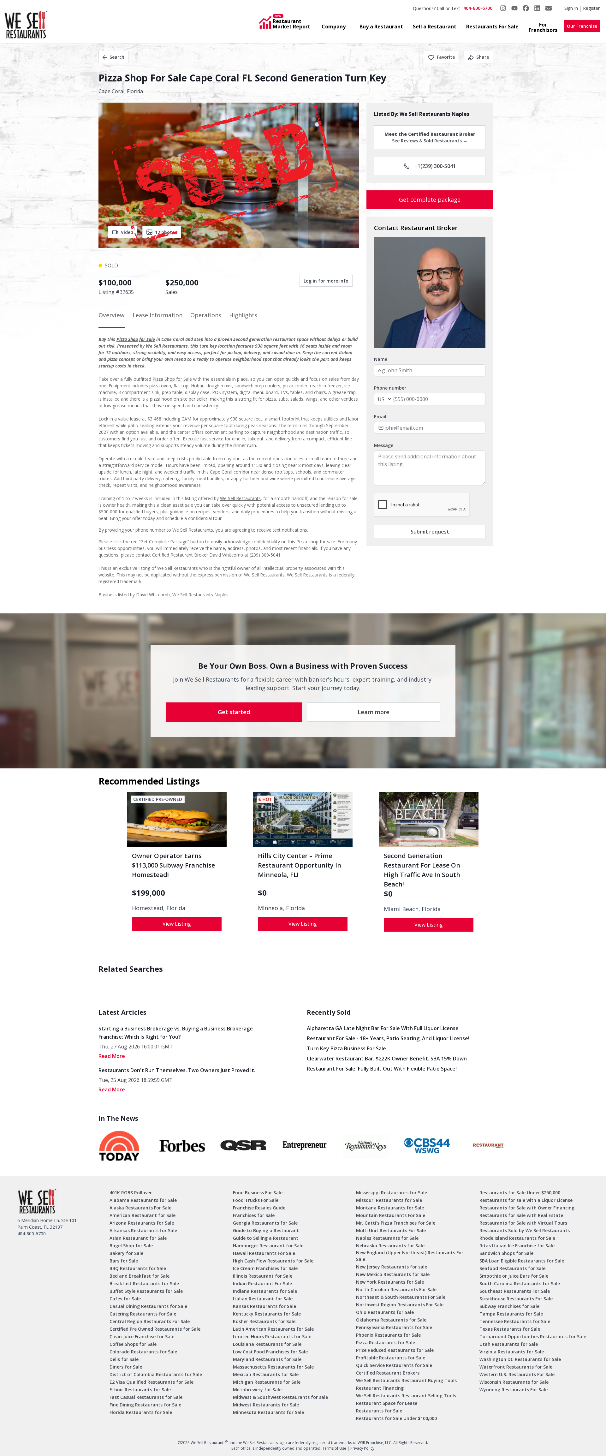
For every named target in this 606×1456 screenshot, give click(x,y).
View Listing (177, 923)
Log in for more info (326, 281)
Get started (234, 712)
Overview (111, 315)
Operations (205, 315)
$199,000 (148, 893)
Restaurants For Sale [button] (492, 26)
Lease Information (157, 315)
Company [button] (334, 26)
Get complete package (429, 199)
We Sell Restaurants (240, 498)
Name (380, 359)
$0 (262, 893)
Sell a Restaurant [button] (434, 26)
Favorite (446, 57)
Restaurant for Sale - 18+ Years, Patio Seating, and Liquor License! (388, 1038)
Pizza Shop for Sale (135, 339)
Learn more (373, 712)
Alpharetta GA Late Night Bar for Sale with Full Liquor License (383, 1028)
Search (117, 57)
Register (591, 8)
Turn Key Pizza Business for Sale (346, 1048)
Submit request (430, 531)
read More (111, 1056)
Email (380, 417)
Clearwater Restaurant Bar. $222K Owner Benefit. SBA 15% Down (387, 1058)
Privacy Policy (362, 1448)
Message (383, 445)
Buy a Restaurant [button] (381, 26)
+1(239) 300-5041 (435, 166)
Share (482, 57)
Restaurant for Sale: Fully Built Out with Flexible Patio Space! (382, 1068)
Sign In (571, 8)
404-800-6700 (477, 8)
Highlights (243, 315)
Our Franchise (582, 26)
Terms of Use (334, 1448)
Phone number (390, 388)
